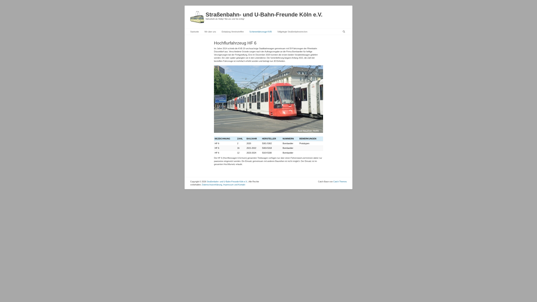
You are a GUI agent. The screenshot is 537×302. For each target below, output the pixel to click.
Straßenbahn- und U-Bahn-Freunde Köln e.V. (264, 14)
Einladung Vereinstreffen (233, 31)
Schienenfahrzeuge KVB (260, 31)
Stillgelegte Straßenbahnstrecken (292, 31)
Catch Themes (340, 181)
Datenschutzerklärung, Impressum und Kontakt (223, 184)
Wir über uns (210, 31)
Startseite (194, 31)
